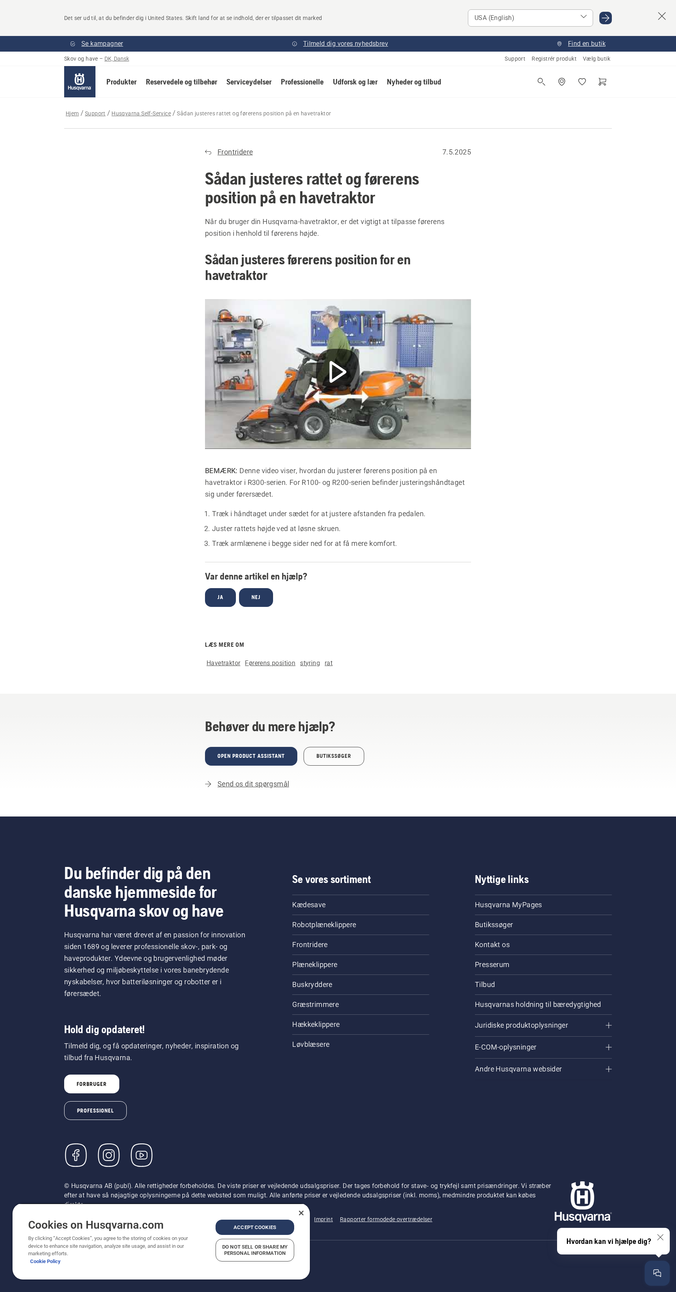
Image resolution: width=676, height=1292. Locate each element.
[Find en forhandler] (561, 81)
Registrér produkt (554, 59)
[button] (121, 81)
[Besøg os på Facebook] (76, 1155)
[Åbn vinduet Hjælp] (657, 1273)
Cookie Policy (45, 1261)
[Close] (301, 1213)
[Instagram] (108, 1155)
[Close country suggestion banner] (662, 16)
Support (515, 59)
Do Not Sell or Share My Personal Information (255, 1250)
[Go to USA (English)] (605, 18)
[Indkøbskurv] (602, 81)
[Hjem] (79, 81)
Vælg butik (596, 59)
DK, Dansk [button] (116, 59)
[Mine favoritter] (582, 81)
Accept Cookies (255, 1227)
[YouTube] (141, 1155)
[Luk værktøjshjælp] (660, 1237)
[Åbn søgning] (541, 81)
